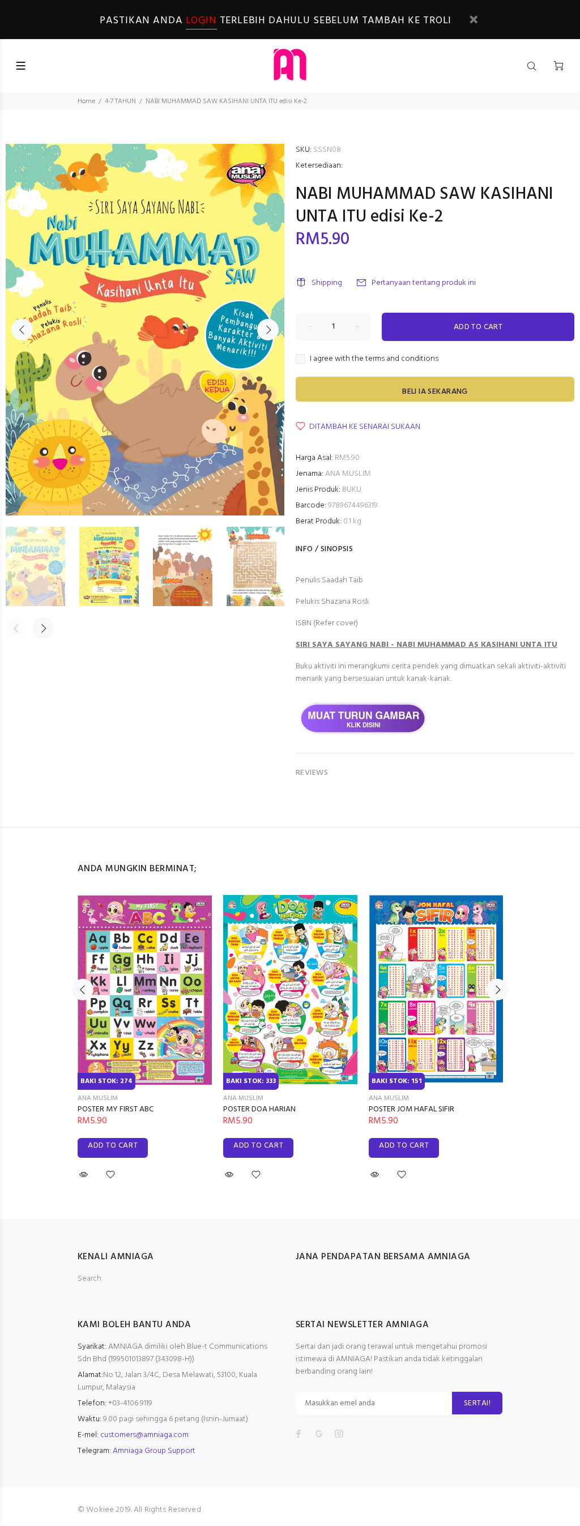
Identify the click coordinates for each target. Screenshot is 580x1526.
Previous (22, 329)
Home (86, 101)
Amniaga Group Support (154, 1450)
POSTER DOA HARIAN (259, 1109)
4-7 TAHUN (120, 101)
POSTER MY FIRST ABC (115, 1109)
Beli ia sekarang (435, 391)
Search (89, 1278)
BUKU (351, 489)
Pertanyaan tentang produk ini (424, 282)
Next (268, 329)
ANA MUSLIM (348, 473)
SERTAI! (477, 1403)
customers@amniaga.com (144, 1435)
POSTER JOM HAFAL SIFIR (411, 1109)
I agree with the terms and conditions (374, 359)
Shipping (327, 282)
